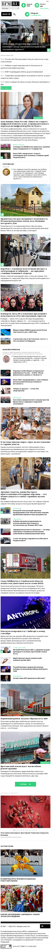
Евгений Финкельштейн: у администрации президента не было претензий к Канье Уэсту (31, 652)
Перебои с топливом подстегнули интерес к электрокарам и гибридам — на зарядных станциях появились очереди (24, 271)
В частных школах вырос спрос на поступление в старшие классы (25, 443)
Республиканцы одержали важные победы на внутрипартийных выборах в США (30, 669)
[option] (25, 812)
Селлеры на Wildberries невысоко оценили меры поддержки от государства (31, 148)
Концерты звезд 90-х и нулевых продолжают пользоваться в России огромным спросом (24, 314)
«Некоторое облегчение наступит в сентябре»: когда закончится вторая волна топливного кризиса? (23, 47)
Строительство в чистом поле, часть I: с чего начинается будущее (30, 340)
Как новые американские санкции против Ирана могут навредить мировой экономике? (31, 402)
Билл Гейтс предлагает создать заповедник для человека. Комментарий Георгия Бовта (31, 155)
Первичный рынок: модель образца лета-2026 (24, 718)
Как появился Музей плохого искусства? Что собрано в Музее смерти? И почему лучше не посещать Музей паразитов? (25, 502)
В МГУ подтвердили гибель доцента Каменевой (24, 72)
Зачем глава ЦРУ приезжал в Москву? (29, 678)
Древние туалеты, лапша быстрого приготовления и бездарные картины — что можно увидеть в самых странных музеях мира (24, 495)
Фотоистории (7, 846)
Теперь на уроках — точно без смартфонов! (26, 390)
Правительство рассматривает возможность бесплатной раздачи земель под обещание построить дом (24, 221)
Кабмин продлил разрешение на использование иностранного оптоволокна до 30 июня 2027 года (27, 523)
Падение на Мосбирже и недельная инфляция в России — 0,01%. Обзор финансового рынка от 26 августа (28, 373)
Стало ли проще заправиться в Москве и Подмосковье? (30, 539)
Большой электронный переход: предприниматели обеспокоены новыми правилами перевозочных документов (31, 512)
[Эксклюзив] (22, 93)
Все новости (6, 88)
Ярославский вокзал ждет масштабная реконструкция (21, 767)
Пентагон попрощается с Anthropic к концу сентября (23, 632)
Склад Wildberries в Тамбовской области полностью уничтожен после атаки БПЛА (22, 582)
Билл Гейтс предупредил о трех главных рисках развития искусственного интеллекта (30, 382)
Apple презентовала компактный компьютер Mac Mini (27, 659)
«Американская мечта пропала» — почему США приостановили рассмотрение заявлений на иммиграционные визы (31, 532)
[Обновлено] (25, 733)
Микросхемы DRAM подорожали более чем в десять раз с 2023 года (30, 331)
